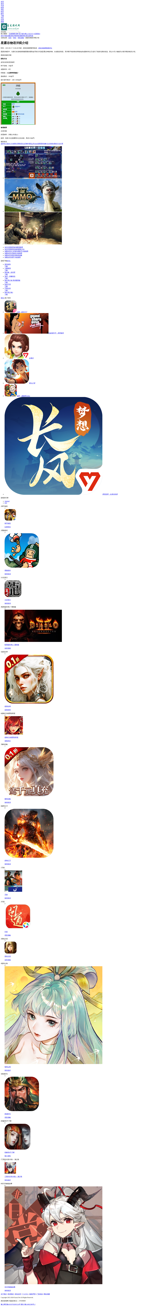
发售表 (31, 36)
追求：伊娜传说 (10, 276)
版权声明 (32, 1294)
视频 (2, 22)
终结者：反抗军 (10, 272)
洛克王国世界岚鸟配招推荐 (14, 247)
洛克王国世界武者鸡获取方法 (14, 249)
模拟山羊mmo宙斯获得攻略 (37, 143)
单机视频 (19, 36)
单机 (2, 10)
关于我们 (4, 1294)
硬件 (2, 14)
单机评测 (13, 36)
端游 (2, 7)
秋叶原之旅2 (9, 292)
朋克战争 (8, 264)
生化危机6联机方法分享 (55, 143)
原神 (16, 34)
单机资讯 (26, 36)
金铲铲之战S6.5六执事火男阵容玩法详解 (14, 143)
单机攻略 (7, 36)
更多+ (9, 261)
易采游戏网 (42, 48)
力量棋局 (8, 268)
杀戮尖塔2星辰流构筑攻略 (13, 255)
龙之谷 (30, 34)
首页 (2, 1)
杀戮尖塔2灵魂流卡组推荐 (13, 253)
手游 (2, 5)
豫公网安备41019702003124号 (11, 1304)
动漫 (2, 20)
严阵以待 (8, 288)
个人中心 (25, 1294)
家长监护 (18, 1294)
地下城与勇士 (23, 34)
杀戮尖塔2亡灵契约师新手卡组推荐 (16, 251)
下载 (2, 16)
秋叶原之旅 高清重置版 (12, 280)
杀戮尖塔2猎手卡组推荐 (13, 257)
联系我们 (11, 1294)
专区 (2, 18)
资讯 (2, 3)
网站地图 (47, 1294)
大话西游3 (36, 34)
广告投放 (40, 1294)
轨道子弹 (8, 284)
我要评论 (49, 48)
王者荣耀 (12, 34)
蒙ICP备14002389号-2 (28, 1304)
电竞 (2, 12)
